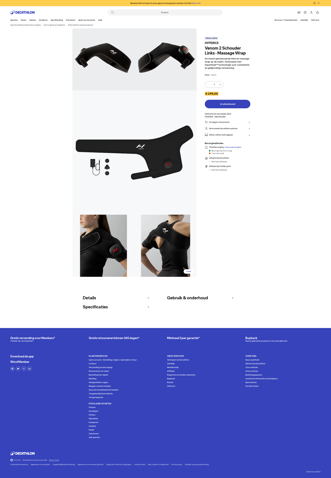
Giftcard (315, 20)
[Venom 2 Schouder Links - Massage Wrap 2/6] (103, 59)
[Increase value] (220, 84)
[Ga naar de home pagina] (22, 12)
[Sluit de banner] (319, 3)
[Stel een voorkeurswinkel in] (299, 12)
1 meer (188, 271)
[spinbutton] (214, 84)
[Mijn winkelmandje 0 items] (317, 12)
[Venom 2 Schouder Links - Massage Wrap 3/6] (134, 152)
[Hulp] (305, 12)
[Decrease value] (208, 84)
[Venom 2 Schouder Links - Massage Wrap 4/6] (103, 246)
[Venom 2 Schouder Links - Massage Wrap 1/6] (165, 59)
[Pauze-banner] (314, 3)
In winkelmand (227, 104)
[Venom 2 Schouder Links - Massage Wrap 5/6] (165, 246)
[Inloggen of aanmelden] (311, 12)
